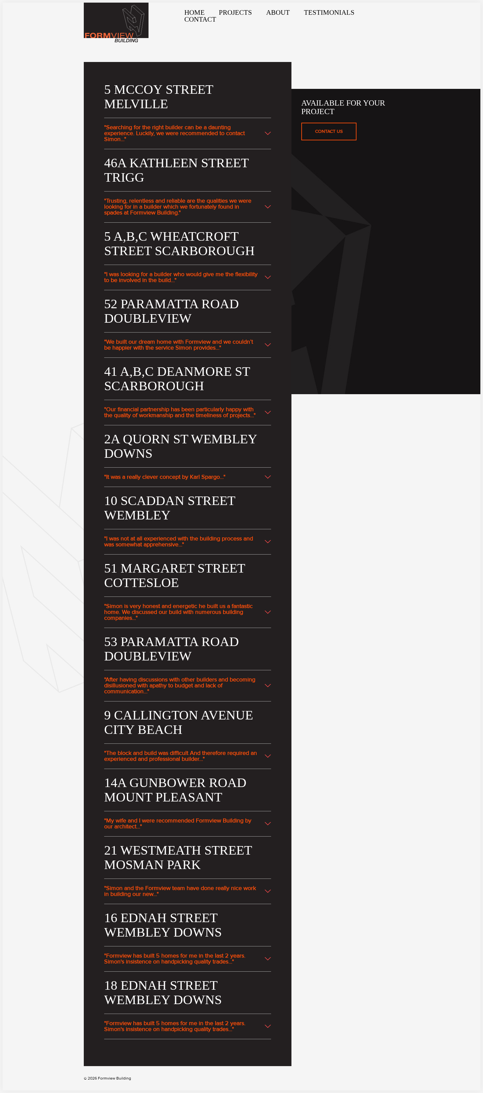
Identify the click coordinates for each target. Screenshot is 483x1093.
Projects (235, 12)
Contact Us (329, 131)
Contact (200, 19)
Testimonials (329, 12)
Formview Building (116, 22)
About (278, 12)
